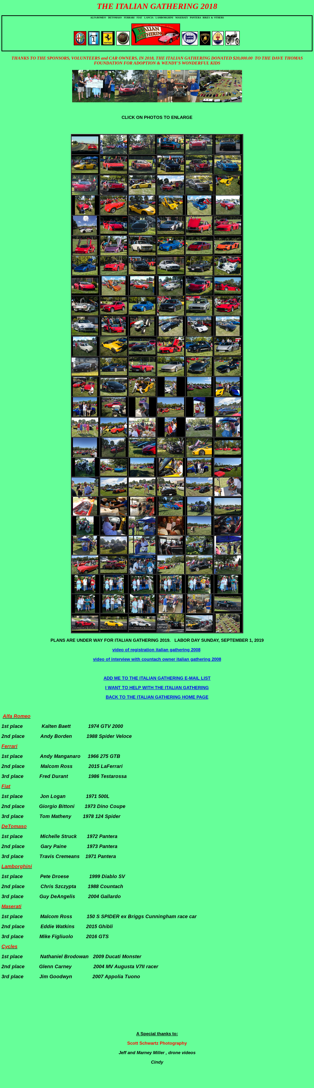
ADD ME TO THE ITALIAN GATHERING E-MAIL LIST (157, 678)
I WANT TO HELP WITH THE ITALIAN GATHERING (157, 687)
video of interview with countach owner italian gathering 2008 (157, 659)
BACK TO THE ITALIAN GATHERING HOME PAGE (157, 697)
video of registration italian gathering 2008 (156, 649)
